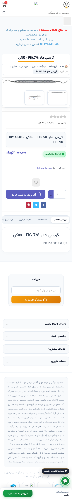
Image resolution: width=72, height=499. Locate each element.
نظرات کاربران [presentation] (25, 220)
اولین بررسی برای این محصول (52, 123)
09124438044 (49, 44)
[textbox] (39, 13)
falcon (40, 168)
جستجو (3, 13)
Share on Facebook (43, 205)
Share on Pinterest (28, 205)
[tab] (60, 219)
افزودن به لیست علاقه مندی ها (36, 182)
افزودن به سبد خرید (17, 493)
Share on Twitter (36, 205)
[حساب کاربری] (66, 4)
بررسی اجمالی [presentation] (60, 220)
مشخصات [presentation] (42, 220)
